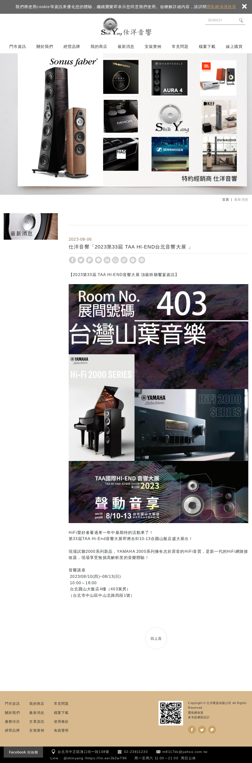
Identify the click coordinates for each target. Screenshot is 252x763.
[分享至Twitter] (81, 260)
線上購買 (234, 46)
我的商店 (99, 46)
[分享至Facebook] (72, 260)
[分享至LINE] (98, 260)
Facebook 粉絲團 (23, 752)
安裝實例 (153, 46)
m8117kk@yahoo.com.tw (184, 752)
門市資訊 (17, 46)
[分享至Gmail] (141, 260)
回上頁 (156, 638)
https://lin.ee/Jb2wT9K (106, 758)
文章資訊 (36, 721)
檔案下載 (207, 46)
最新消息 (126, 46)
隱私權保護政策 (221, 7)
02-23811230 (136, 752)
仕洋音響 (126, 26)
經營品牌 (71, 46)
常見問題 (180, 46)
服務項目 (12, 721)
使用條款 (61, 721)
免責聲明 (61, 730)
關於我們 (44, 46)
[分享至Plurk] (89, 260)
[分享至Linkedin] (107, 260)
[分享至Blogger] (133, 260)
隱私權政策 (196, 712)
